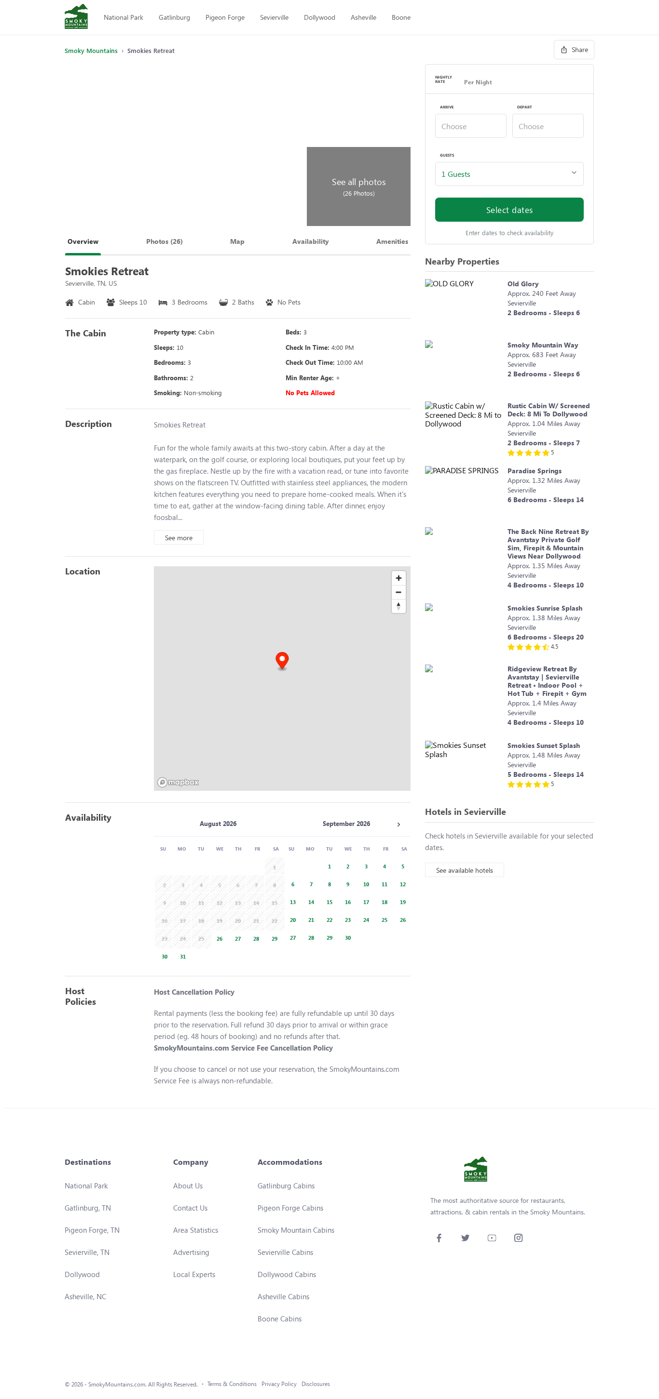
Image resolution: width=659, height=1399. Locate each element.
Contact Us (190, 1207)
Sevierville (274, 17)
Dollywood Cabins (287, 1274)
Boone (401, 17)
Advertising (191, 1252)
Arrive (446, 107)
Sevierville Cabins (285, 1252)
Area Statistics (195, 1230)
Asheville (363, 17)
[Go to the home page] (76, 17)
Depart (524, 107)
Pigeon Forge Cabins (290, 1207)
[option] (218, 937)
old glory (523, 284)
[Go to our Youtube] (491, 1237)
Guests (447, 155)
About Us (188, 1185)
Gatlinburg (174, 17)
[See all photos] (184, 145)
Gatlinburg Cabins (286, 1185)
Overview (83, 241)
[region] (282, 678)
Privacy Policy (279, 1383)
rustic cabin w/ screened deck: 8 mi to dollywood (549, 409)
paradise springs (535, 470)
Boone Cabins (280, 1318)
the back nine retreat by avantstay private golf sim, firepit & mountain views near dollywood (548, 543)
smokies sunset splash (544, 745)
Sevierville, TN (87, 1252)
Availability (310, 241)
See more (178, 537)
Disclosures (316, 1383)
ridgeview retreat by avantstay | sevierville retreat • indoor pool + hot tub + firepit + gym (547, 681)
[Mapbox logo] (178, 782)
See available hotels (464, 870)
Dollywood (319, 17)
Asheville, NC (85, 1296)
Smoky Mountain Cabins (296, 1230)
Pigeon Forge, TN (92, 1230)
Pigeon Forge (225, 17)
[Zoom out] (399, 592)
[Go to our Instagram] (518, 1237)
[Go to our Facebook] (438, 1237)
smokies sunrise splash (545, 608)
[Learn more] (464, 305)
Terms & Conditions (232, 1383)
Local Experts (194, 1274)
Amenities (392, 241)
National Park (123, 17)
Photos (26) (164, 241)
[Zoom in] (399, 578)
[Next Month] (398, 824)
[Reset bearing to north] (399, 606)
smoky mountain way (543, 345)
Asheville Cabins (283, 1296)
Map (237, 241)
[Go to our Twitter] (465, 1237)
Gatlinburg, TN (88, 1207)
